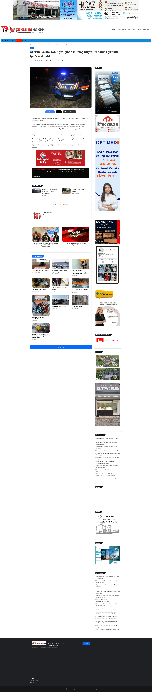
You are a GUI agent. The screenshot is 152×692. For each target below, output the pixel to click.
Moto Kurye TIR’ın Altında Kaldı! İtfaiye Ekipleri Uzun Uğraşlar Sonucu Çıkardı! (40, 336)
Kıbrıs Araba (32, 682)
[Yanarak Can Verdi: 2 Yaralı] (60, 300)
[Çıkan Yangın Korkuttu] (80, 300)
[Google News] (63, 204)
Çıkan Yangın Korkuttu (77, 306)
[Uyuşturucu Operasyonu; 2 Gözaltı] (41, 264)
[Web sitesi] (43, 215)
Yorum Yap (60, 347)
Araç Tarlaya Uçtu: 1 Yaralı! (39, 289)
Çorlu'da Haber (47, 212)
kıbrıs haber (32, 678)
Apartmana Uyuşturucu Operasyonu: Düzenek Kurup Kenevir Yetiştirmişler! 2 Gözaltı (79, 272)
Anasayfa (33, 44)
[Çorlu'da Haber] (23, 30)
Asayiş (37, 44)
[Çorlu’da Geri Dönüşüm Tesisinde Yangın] (80, 283)
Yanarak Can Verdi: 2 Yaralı (59, 306)
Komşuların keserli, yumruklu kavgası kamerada (107, 450)
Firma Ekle (146, 29)
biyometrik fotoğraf (34, 680)
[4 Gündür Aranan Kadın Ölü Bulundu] (66, 191)
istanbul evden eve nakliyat (36, 676)
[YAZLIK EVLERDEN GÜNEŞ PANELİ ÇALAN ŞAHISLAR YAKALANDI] (36, 190)
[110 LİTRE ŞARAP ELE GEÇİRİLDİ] (41, 305)
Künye (113, 29)
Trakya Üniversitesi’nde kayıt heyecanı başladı (106, 478)
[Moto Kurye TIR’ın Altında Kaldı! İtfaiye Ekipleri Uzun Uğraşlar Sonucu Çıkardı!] (41, 328)
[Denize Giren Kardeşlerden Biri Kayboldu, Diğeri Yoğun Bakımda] (60, 264)
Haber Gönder (131, 29)
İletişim (139, 29)
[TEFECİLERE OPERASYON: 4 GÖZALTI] (60, 282)
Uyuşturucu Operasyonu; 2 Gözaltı (40, 270)
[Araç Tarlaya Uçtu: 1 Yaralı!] (41, 283)
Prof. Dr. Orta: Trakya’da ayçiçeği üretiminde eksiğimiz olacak (35, 40)
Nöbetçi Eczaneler (122, 29)
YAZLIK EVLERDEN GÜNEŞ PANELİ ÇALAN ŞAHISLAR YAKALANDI (49, 191)
